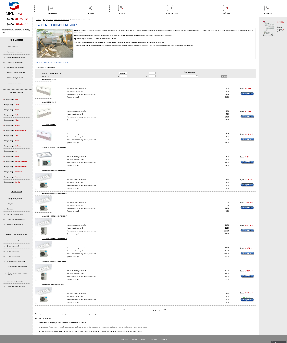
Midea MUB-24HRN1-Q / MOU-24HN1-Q (54, 193)
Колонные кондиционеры (15, 78)
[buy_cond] (247, 94)
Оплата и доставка (170, 13)
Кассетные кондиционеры (15, 67)
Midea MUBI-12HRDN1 (49, 79)
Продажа (10, 204)
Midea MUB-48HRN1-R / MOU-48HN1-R (54, 239)
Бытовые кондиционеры (15, 281)
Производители (16, 93)
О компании (52, 13)
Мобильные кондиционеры (16, 57)
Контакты (268, 13)
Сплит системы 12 (13, 251)
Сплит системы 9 (13, 246)
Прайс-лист (226, 13)
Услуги (122, 13)
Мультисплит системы (14, 52)
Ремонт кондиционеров (15, 224)
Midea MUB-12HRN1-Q (49, 125)
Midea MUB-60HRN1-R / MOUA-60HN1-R (55, 261)
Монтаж (91, 13)
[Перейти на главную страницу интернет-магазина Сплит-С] (14, 16)
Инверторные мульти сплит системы (17, 274)
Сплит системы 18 (13, 256)
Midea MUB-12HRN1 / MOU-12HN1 (53, 284)
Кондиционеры (16, 40)
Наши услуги (16, 192)
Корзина (280, 22)
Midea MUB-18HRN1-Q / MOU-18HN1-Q (54, 170)
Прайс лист (124, 339)
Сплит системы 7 (13, 241)
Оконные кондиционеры (15, 62)
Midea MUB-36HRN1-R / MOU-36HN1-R (54, 216)
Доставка (10, 209)
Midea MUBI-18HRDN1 (49, 102)
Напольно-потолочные (14, 83)
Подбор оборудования (14, 198)
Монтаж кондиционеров (15, 214)
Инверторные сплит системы (18, 267)
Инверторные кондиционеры (16, 261)
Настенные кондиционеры (16, 286)
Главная (38, 20)
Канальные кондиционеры (16, 72)
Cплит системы (12, 47)
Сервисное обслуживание (16, 219)
